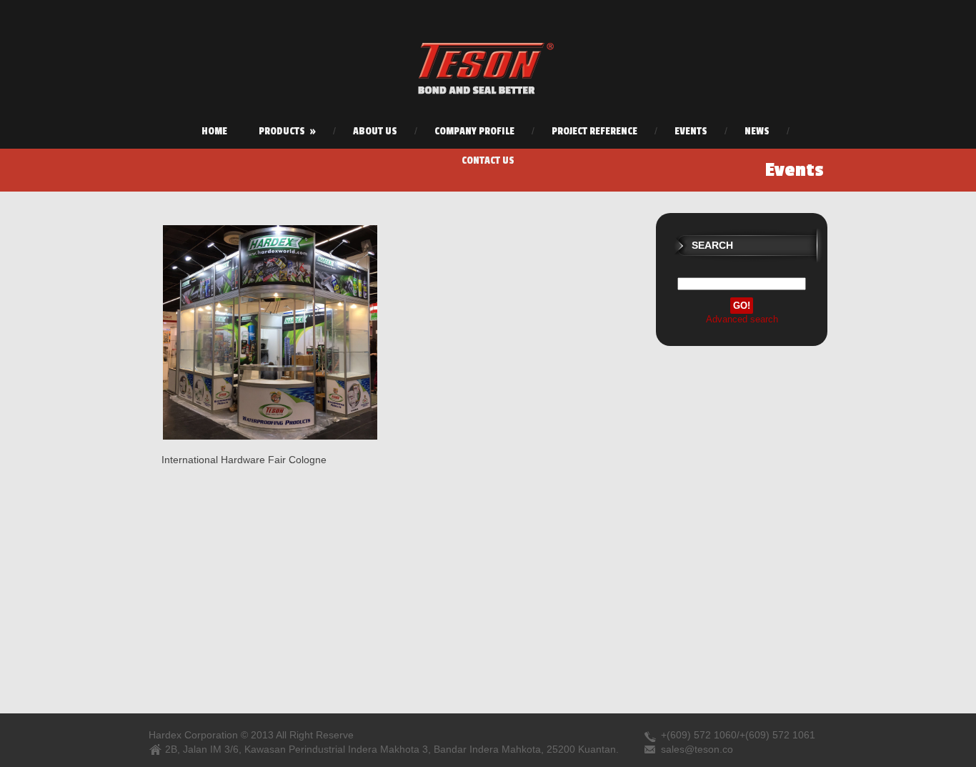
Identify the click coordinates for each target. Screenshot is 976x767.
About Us (375, 131)
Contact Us (488, 160)
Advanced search (742, 319)
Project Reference (594, 131)
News (757, 131)
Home (214, 131)
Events (690, 131)
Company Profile (474, 131)
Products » (287, 131)
